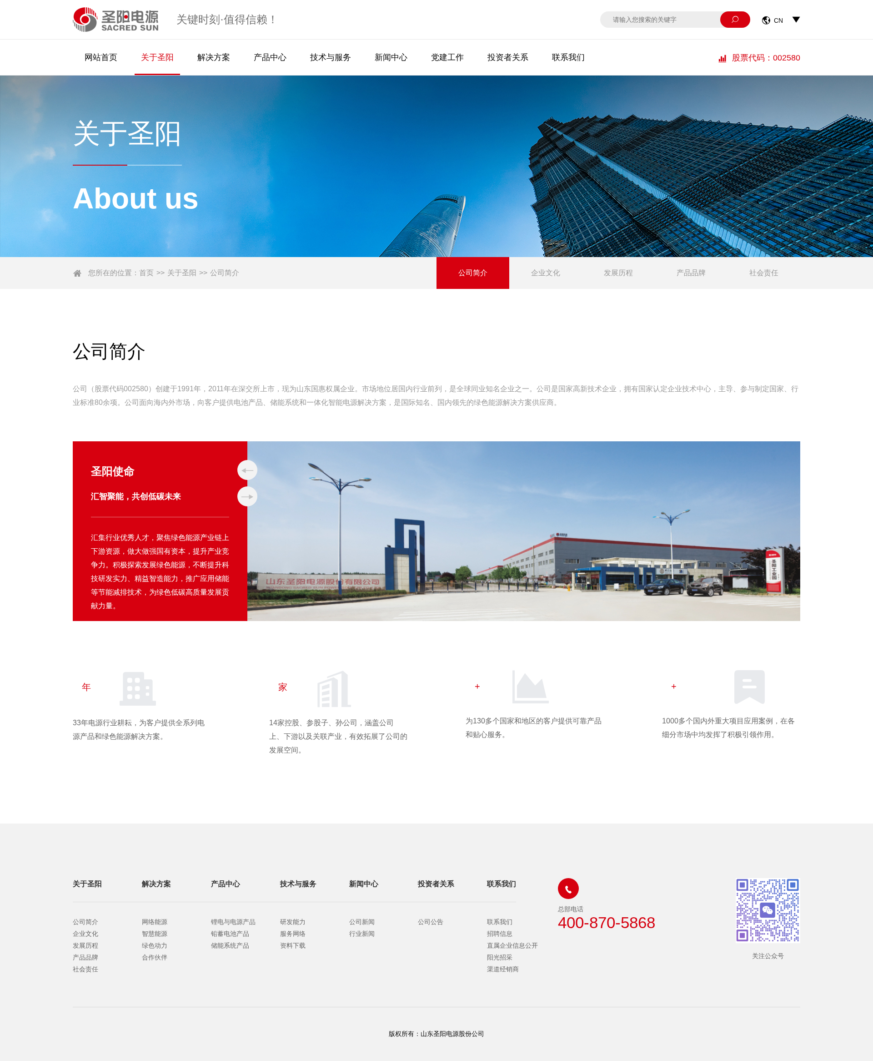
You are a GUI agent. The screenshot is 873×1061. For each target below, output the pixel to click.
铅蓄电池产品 (230, 933)
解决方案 (213, 57)
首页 (146, 273)
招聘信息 (499, 933)
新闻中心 (391, 57)
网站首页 (101, 57)
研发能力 (293, 921)
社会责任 (763, 273)
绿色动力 (154, 945)
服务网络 (293, 933)
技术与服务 (330, 57)
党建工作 (447, 57)
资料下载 (293, 945)
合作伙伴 (154, 957)
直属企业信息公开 (512, 945)
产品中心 (270, 57)
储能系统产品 (230, 945)
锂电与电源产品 (233, 921)
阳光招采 (499, 957)
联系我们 (568, 57)
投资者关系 (507, 57)
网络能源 (154, 921)
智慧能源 (154, 933)
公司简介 (224, 273)
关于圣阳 (157, 57)
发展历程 (618, 273)
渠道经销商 (503, 969)
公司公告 (430, 921)
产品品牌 (691, 273)
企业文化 (545, 273)
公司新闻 (362, 921)
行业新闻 (362, 933)
